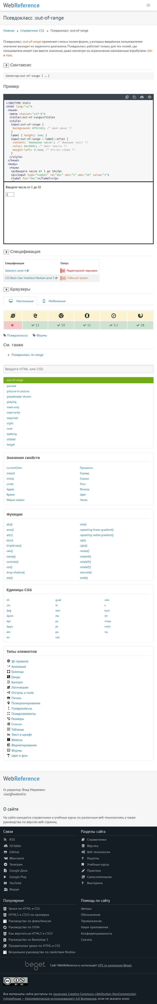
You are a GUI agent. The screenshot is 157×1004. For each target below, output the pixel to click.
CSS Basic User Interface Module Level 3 (30, 278)
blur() (10, 540)
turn (107, 610)
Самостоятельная (99, 877)
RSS (12, 839)
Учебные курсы (98, 864)
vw (106, 632)
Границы (17, 672)
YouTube (15, 883)
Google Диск (18, 870)
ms (57, 616)
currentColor (14, 468)
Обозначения (90, 915)
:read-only (13, 407)
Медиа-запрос (16, 500)
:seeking (12, 434)
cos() (9, 567)
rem (106, 600)
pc (56, 621)
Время (11, 494)
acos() (10, 530)
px (56, 632)
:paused (11, 386)
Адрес (10, 489)
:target (11, 444)
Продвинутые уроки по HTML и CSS (34, 946)
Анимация (18, 666)
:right (10, 423)
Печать (16, 698)
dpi (9, 621)
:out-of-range (15, 380)
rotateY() (85, 562)
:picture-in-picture (18, 391)
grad (58, 600)
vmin (107, 626)
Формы (42, 335)
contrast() (12, 562)
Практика (94, 870)
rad (57, 637)
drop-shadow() (16, 572)
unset (10, 484)
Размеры (17, 719)
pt (56, 626)
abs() (9, 524)
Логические (19, 687)
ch (8, 600)
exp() (10, 577)
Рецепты (93, 858)
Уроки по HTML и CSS (24, 908)
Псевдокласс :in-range (27, 355)
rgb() (83, 540)
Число (83, 500)
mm (57, 610)
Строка (84, 478)
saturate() (86, 572)
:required (12, 418)
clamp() (11, 556)
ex (8, 637)
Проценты (86, 468)
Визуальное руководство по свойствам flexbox (42, 952)
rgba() (83, 545)
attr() (10, 535)
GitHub (14, 852)
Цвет (83, 494)
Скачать (86, 939)
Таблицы (17, 729)
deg (9, 610)
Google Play (17, 877)
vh (106, 616)
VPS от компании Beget (114, 965)
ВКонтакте (16, 858)
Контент (17, 682)
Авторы (86, 908)
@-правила (19, 661)
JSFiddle (15, 846)
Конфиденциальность (96, 933)
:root (9, 428)
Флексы (16, 740)
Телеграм (15, 864)
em (8, 632)
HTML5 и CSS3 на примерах (29, 915)
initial (10, 478)
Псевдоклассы (17, 335)
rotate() (84, 551)
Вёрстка (92, 846)
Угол (82, 484)
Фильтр (84, 489)
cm (8, 605)
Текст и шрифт (21, 734)
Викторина (95, 883)
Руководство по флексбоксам (30, 921)
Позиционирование (25, 703)
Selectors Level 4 (15, 270)
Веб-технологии (98, 852)
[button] (148, 5)
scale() (84, 577)
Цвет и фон (19, 755)
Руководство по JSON (24, 927)
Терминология (91, 921)
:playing (12, 402)
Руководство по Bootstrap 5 (28, 939)
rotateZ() (85, 567)
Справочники (97, 839)
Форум (14, 889)
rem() (83, 524)
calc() (10, 551)
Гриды (15, 677)
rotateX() (85, 556)
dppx (10, 626)
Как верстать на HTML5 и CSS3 (31, 933)
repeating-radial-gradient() (96, 535)
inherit (11, 473)
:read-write (13, 412)
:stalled (11, 439)
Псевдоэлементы (23, 714)
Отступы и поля (22, 693)
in (56, 605)
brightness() (14, 545)
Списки (16, 724)
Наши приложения (94, 927)
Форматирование (24, 745)
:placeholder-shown (19, 396)
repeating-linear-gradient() (96, 530)
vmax (107, 621)
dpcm (10, 616)
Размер (84, 473)
